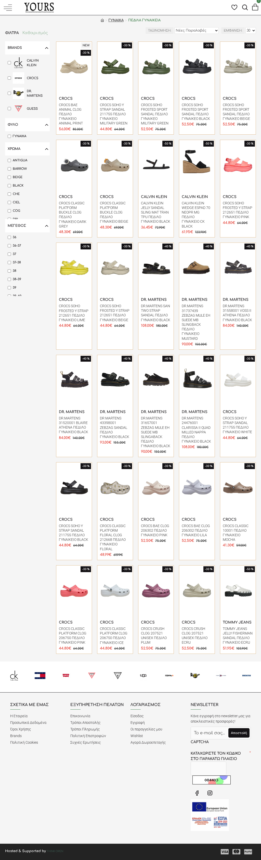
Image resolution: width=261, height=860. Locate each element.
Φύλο (13, 124)
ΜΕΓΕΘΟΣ (17, 226)
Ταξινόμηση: (159, 30)
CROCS (66, 99)
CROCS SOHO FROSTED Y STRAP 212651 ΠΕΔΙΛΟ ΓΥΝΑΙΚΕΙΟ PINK (237, 210)
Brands (15, 48)
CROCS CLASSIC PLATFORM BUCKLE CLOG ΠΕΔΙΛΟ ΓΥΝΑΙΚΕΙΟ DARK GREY (72, 214)
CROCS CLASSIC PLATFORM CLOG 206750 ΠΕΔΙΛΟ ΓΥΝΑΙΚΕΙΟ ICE (113, 636)
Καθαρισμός (35, 33)
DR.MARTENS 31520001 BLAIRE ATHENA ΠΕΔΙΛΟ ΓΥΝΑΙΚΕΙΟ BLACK (73, 425)
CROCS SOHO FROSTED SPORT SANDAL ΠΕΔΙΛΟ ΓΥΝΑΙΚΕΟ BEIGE (236, 112)
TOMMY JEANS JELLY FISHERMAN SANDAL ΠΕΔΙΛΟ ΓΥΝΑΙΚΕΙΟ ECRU (238, 636)
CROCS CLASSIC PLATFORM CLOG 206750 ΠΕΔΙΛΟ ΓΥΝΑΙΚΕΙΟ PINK (72, 636)
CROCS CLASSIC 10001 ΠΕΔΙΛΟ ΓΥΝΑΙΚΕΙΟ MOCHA (236, 533)
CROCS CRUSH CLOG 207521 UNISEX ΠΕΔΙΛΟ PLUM (154, 636)
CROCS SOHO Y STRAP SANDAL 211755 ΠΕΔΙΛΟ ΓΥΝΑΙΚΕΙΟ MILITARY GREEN (113, 114)
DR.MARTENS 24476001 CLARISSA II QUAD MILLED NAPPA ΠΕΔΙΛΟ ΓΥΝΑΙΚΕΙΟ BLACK (196, 429)
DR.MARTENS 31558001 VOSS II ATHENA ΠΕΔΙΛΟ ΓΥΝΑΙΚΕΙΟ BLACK (237, 313)
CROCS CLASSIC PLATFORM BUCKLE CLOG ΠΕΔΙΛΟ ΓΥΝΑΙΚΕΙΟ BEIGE (114, 212)
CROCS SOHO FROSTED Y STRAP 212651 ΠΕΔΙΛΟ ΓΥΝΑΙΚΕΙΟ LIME (73, 313)
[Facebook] (197, 793)
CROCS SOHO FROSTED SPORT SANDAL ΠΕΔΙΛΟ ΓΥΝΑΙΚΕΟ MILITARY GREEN (154, 114)
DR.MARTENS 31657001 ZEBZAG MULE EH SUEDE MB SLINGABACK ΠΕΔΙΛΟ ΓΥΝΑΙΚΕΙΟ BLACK (155, 432)
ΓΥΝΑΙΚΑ (116, 20)
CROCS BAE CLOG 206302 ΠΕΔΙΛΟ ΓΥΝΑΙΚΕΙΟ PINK (155, 530)
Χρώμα (14, 149)
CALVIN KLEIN (154, 197)
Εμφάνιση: (233, 30)
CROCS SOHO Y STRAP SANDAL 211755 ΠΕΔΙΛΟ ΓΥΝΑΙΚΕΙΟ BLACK (73, 533)
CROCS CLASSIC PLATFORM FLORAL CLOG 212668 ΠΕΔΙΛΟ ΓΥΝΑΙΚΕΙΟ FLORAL (113, 537)
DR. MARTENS (154, 300)
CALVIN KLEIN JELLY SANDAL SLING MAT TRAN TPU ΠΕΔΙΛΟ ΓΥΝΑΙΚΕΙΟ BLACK (155, 212)
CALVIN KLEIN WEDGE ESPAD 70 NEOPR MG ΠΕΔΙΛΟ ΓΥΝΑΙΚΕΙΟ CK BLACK (196, 214)
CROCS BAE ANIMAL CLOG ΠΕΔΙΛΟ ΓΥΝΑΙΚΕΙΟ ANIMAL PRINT (71, 114)
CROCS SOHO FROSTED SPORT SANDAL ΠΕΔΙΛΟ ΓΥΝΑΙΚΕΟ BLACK (196, 112)
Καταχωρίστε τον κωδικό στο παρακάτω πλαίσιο (216, 756)
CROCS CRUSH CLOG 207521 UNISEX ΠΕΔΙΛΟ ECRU (194, 636)
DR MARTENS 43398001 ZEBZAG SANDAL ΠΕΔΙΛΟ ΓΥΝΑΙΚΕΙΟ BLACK (114, 427)
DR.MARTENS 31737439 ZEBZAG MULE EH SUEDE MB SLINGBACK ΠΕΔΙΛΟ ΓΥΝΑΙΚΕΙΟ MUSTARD (196, 322)
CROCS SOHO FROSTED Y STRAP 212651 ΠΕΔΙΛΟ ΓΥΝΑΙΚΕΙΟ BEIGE (114, 313)
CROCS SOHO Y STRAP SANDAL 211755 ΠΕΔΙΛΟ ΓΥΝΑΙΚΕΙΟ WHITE (237, 425)
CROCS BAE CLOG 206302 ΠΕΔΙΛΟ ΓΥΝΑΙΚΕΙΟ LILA (196, 530)
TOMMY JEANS (237, 622)
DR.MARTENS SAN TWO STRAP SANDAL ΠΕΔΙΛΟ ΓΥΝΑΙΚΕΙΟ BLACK (155, 313)
